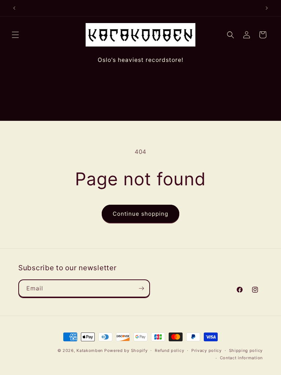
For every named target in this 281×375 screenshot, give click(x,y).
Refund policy (169, 350)
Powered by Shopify (126, 350)
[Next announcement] (267, 8)
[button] (15, 35)
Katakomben (89, 350)
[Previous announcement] (14, 8)
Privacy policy (206, 350)
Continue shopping (140, 213)
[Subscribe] (141, 288)
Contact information (241, 357)
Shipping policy (246, 350)
